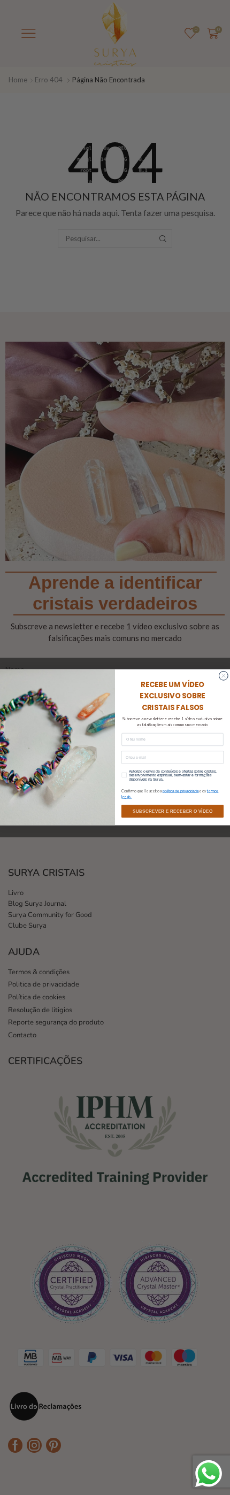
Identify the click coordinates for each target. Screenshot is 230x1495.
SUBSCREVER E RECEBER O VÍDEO (172, 811)
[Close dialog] (223, 676)
